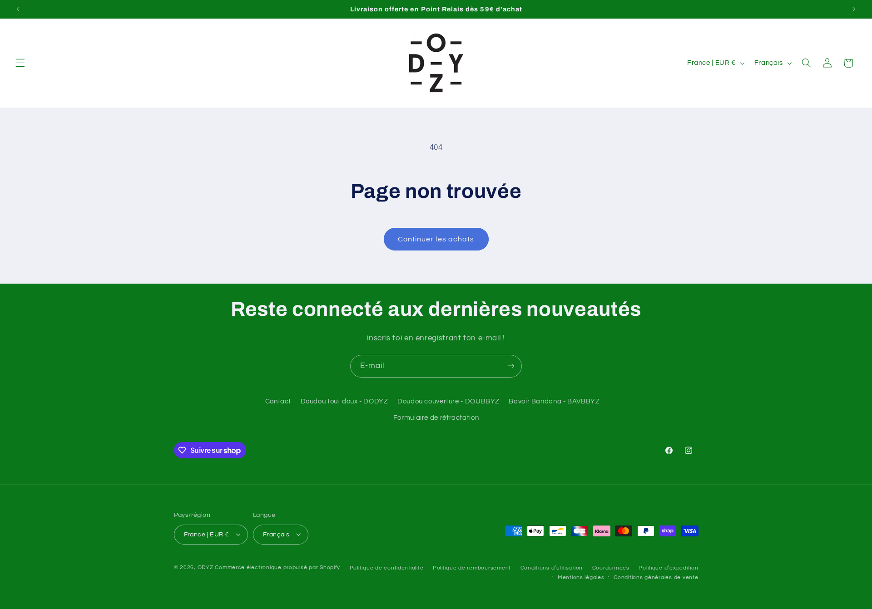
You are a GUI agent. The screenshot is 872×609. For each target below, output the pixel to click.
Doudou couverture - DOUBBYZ (448, 401)
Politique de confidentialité (387, 567)
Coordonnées (610, 567)
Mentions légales (581, 577)
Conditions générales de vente (656, 577)
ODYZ (205, 567)
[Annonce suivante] (854, 9)
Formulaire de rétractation (436, 418)
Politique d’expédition (668, 567)
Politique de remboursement (472, 567)
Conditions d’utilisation (551, 567)
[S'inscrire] (510, 366)
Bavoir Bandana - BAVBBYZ (554, 401)
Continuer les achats (436, 239)
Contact (278, 401)
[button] (20, 63)
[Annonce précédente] (18, 9)
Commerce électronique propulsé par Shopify (277, 567)
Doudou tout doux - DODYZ (344, 401)
